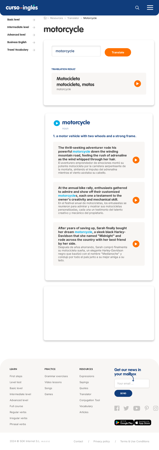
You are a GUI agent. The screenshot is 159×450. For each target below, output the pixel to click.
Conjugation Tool (90, 400)
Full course (16, 406)
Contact (78, 441)
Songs (48, 388)
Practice (50, 369)
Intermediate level (20, 394)
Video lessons (53, 382)
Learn (13, 369)
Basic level (16, 388)
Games (49, 394)
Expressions (87, 376)
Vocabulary (86, 406)
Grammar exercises (56, 376)
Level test (15, 382)
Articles (84, 412)
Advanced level (19, 400)
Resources (86, 369)
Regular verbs (18, 412)
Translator (73, 18)
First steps (16, 376)
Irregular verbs (18, 418)
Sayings (84, 382)
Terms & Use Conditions (134, 441)
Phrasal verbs (18, 424)
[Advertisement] (99, 313)
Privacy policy (101, 441)
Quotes (84, 388)
